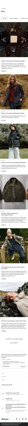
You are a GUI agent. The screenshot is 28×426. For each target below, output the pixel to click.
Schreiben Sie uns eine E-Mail (12, 393)
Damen (9, 359)
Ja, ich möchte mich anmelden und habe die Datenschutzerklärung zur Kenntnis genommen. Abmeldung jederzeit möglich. (13, 362)
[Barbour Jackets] (14, 299)
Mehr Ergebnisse (14, 342)
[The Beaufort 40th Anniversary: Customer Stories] (14, 192)
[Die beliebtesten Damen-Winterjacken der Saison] (14, 245)
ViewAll (4, 18)
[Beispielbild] (14, 39)
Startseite (4, 8)
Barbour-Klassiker (14, 18)
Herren (4, 359)
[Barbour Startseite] (5, 419)
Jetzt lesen (3, 70)
